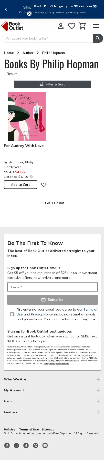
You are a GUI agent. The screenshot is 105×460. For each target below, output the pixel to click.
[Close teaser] (29, 13)
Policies (10, 429)
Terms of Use (29, 429)
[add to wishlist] (44, 185)
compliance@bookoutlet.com (56, 363)
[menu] (96, 26)
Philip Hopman (53, 53)
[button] (65, 6)
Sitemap (48, 429)
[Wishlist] (71, 26)
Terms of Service (71, 360)
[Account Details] (60, 26)
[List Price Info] (31, 177)
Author (27, 53)
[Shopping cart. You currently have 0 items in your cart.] (82, 26)
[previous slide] (6, 9)
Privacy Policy (54, 360)
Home (9, 53)
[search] (98, 38)
